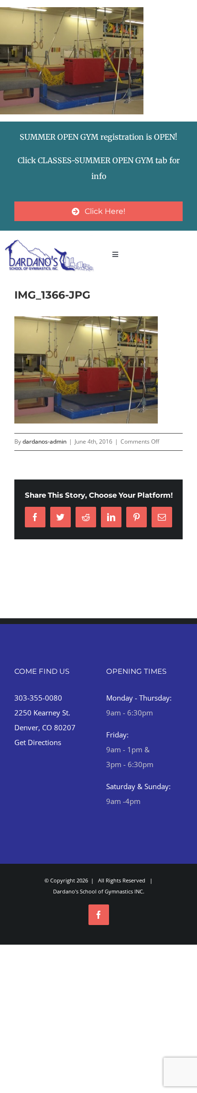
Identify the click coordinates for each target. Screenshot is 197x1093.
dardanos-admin (44, 441)
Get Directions (37, 742)
